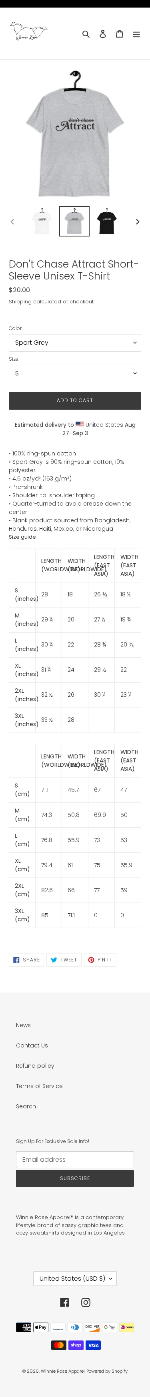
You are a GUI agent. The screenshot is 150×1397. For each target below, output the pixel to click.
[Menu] (136, 33)
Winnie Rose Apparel (63, 1371)
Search (26, 1106)
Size (13, 359)
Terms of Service (39, 1086)
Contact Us (32, 1045)
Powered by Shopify (107, 1371)
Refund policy (35, 1066)
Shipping (20, 301)
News (23, 1025)
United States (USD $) (72, 1278)
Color (15, 328)
